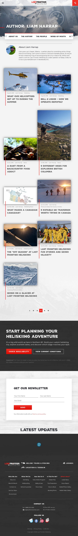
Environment (13, 494)
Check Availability (19, 351)
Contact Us (13, 487)
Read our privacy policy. (39, 414)
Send (22, 407)
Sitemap (29, 529)
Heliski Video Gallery (65, 490)
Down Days (39, 487)
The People (41, 36)
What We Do (25, 476)
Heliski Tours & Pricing (38, 463)
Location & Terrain (35, 467)
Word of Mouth (12, 483)
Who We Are (12, 476)
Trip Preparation (52, 483)
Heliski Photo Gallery (65, 487)
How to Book (52, 487)
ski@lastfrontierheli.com (31, 510)
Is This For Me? (52, 476)
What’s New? (65, 476)
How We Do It (39, 476)
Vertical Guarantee (26, 487)
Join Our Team (13, 490)
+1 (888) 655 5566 (29, 507)
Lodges (69, 463)
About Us (13, 36)
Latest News (65, 479)
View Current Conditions (48, 351)
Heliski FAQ (52, 479)
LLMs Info (46, 529)
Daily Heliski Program (39, 479)
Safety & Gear (39, 483)
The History (27, 36)
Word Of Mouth (58, 36)
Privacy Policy (38, 529)
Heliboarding (26, 483)
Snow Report (65, 483)
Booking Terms (52, 490)
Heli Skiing (26, 479)
